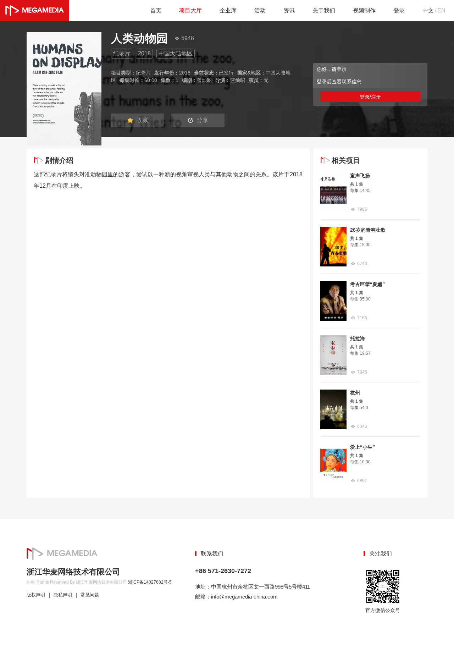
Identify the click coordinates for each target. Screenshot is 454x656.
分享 (202, 120)
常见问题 (90, 594)
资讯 (289, 10)
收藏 (142, 120)
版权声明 (36, 594)
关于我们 (323, 10)
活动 (260, 10)
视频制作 (364, 10)
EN (441, 10)
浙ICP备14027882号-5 (150, 582)
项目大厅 (190, 10)
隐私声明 (63, 594)
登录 (399, 10)
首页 (155, 10)
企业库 (228, 10)
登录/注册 (370, 97)
